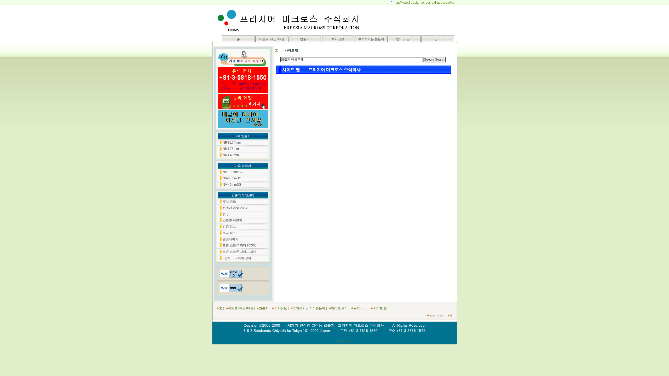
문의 (437, 39)
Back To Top (436, 315)
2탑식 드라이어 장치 (237, 258)
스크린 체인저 (232, 220)
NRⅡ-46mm (231, 155)
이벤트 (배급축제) (271, 39)
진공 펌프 (229, 226)
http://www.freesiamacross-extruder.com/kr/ (424, 2)
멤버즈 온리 (404, 39)
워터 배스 (229, 233)
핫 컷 (226, 214)
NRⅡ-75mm (231, 149)
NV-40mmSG (232, 184)
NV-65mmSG (232, 178)
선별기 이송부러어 (236, 208)
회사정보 (338, 39)
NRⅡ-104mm (232, 142)
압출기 (304, 39)
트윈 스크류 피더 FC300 (240, 245)
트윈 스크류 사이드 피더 (239, 252)
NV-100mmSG (233, 172)
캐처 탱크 (229, 201)
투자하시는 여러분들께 (309, 308)
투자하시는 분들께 (371, 39)
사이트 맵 (380, 308)
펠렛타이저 (230, 239)
